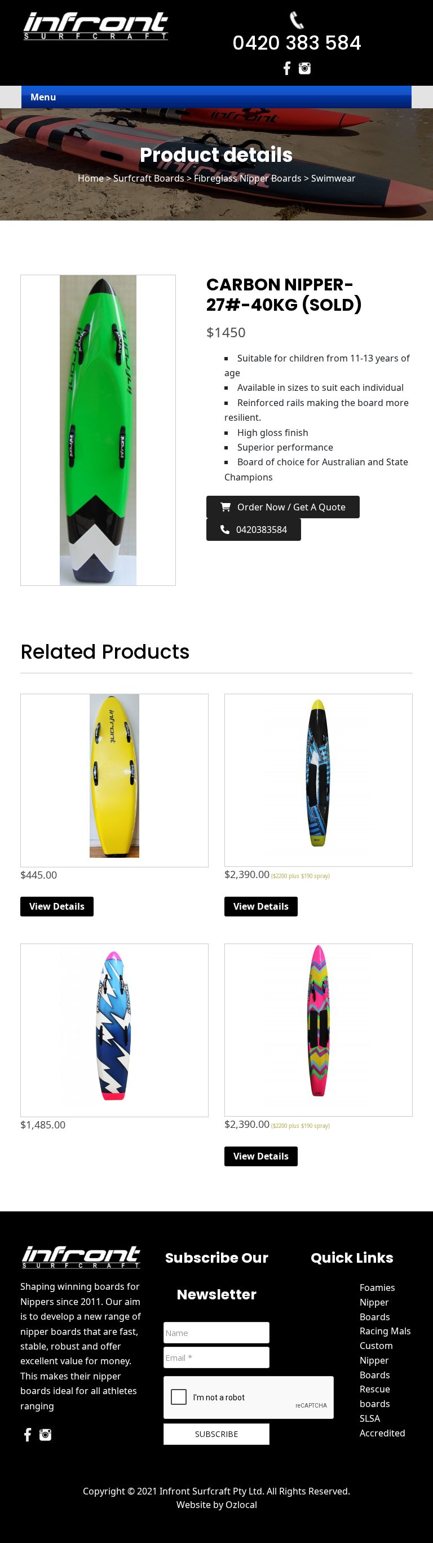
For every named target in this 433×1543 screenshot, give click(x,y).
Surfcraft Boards (148, 178)
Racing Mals (385, 1331)
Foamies (377, 1287)
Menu (43, 97)
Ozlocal (241, 1504)
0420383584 (258, 529)
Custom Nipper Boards (376, 1360)
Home (91, 178)
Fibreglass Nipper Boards (248, 178)
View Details (57, 906)
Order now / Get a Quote (288, 507)
